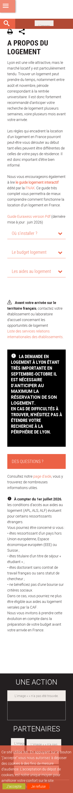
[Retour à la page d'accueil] (36, 9)
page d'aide (42, 476)
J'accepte (13, 786)
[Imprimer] (11, 32)
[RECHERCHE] (8, 24)
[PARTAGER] (23, 32)
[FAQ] (44, 22)
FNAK (30, 187)
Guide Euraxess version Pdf (28, 216)
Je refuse (38, 786)
